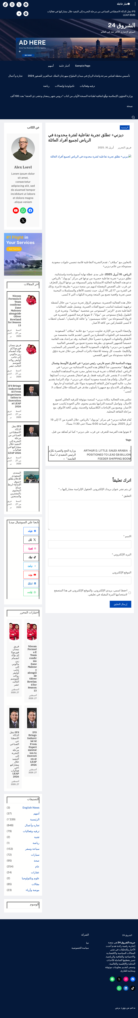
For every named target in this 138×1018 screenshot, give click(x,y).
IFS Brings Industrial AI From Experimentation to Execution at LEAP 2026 (14, 396)
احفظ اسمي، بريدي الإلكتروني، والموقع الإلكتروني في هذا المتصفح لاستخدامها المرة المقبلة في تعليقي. (90, 592)
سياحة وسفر (32, 848)
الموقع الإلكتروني (121, 572)
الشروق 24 (121, 25)
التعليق (126, 495)
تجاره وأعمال (32, 825)
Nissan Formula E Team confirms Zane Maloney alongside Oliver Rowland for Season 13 (14, 310)
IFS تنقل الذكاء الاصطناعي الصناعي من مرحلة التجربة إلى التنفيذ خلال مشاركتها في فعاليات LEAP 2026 (91, 13)
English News (31, 807)
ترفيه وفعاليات (87, 85)
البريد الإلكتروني (121, 554)
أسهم (51, 65)
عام (37, 866)
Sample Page (82, 65)
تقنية (36, 837)
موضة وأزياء (32, 890)
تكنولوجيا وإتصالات (64, 85)
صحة (36, 860)
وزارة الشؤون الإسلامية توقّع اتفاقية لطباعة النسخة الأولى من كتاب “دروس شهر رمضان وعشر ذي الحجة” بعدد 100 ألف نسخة (71, 101)
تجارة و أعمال (15, 75)
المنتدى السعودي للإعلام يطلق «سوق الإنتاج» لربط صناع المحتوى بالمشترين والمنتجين (14, 484)
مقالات (35, 884)
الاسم (127, 536)
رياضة (46, 85)
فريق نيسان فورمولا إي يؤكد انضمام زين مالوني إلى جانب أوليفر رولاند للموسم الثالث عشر (14, 355)
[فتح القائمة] (133, 117)
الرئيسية (124, 127)
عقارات (35, 872)
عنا (87, 943)
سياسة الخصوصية (80, 947)
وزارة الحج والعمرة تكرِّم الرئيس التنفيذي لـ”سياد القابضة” (62, 454)
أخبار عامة (64, 65)
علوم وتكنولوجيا (30, 878)
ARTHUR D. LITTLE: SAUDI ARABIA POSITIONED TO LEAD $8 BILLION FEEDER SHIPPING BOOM (107, 454)
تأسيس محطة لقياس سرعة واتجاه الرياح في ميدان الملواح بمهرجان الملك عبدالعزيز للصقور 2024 (79, 75)
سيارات (35, 854)
